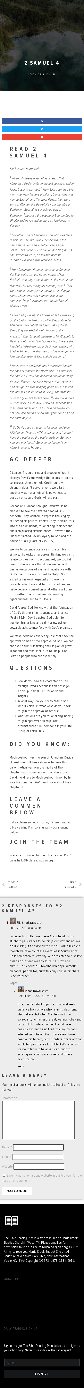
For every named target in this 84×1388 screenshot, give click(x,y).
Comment (9, 1098)
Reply (13, 983)
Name (7, 1147)
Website (7, 1166)
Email (7, 1157)
